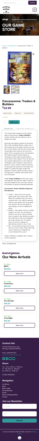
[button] (35, 10)
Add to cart (14, 122)
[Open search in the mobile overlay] (19, 3)
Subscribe (19, 420)
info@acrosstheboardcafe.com (11, 355)
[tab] (8, 128)
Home (4, 46)
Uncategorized (11, 46)
